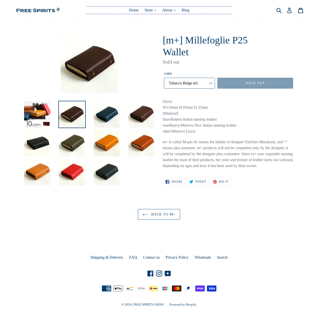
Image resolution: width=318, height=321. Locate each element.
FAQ (133, 257)
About (167, 10)
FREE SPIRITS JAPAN (148, 304)
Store (149, 10)
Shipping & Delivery (106, 257)
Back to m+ (162, 214)
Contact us (151, 257)
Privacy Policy (177, 257)
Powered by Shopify (183, 304)
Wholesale (203, 257)
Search (222, 257)
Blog (185, 10)
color (168, 73)
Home (134, 10)
